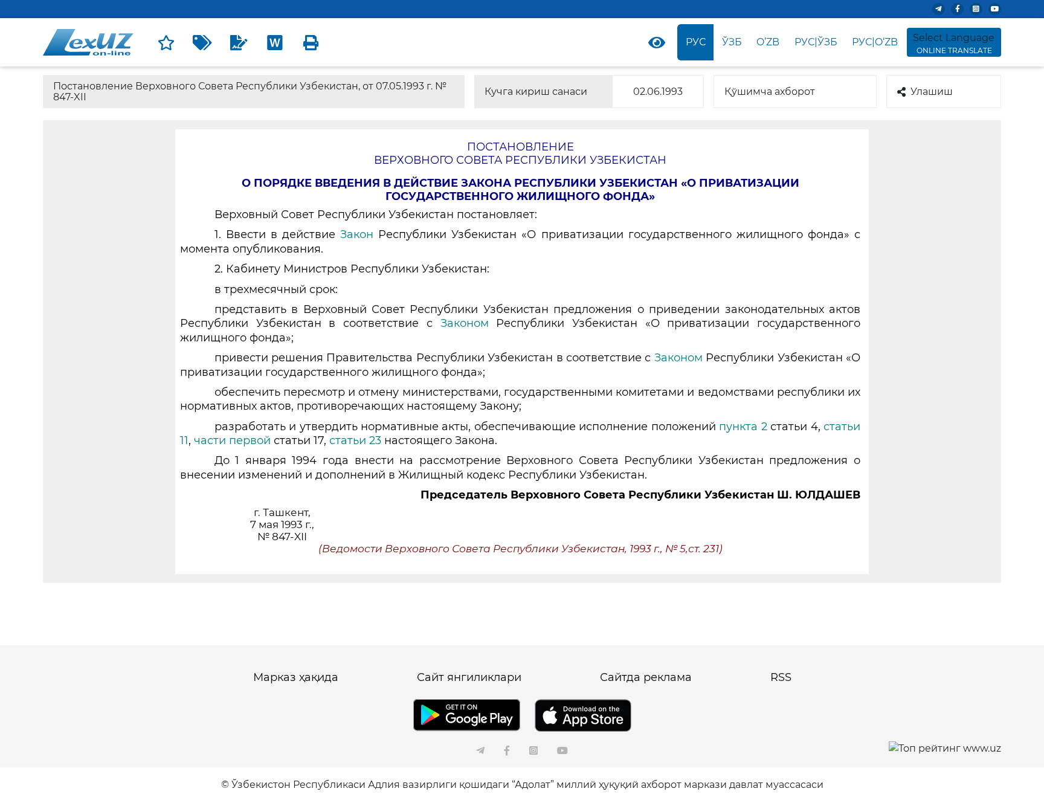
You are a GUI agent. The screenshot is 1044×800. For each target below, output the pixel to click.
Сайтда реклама (646, 677)
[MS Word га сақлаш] (275, 42)
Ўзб (732, 42)
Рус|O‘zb (875, 42)
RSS (780, 677)
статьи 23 (355, 440)
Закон (356, 234)
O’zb (767, 42)
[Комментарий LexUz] (239, 42)
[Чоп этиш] (311, 42)
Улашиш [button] (931, 91)
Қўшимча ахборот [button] (769, 91)
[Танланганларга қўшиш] (166, 42)
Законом (464, 323)
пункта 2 (743, 426)
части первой (234, 440)
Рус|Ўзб (815, 42)
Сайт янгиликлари (469, 677)
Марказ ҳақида (295, 677)
